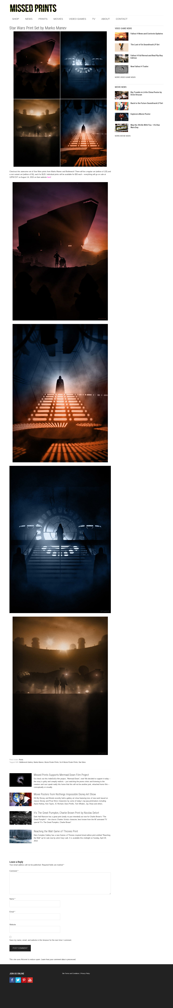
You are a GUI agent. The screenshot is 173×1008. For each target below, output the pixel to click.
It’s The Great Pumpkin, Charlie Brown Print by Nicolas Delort (66, 812)
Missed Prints (33, 8)
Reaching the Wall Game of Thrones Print (56, 831)
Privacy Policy (85, 973)
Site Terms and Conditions (70, 973)
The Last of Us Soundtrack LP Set (145, 44)
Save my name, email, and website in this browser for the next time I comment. (40, 940)
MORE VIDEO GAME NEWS (125, 77)
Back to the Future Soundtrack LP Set (147, 103)
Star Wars (82, 762)
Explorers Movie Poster (140, 114)
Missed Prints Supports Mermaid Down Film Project (61, 774)
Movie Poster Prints (51, 762)
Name (12, 899)
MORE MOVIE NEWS (123, 136)
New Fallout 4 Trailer (139, 66)
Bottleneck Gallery (26, 762)
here (49, 177)
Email (12, 912)
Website (12, 925)
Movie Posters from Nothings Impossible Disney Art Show (65, 794)
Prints (21, 760)
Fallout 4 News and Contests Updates (147, 33)
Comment (13, 871)
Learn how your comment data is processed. (58, 959)
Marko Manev (39, 762)
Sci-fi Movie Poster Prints (68, 762)
